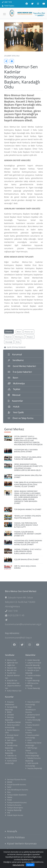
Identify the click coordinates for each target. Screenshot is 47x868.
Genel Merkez (14, 429)
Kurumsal (17, 354)
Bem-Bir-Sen (12, 670)
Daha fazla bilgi (18, 865)
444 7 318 (8, 2)
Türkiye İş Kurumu (14, 805)
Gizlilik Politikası (16, 837)
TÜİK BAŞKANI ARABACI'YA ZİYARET (27, 509)
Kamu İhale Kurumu (30, 731)
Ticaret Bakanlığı (33, 688)
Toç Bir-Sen (11, 673)
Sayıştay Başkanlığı (34, 768)
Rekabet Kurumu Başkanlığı (33, 759)
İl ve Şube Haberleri (22, 371)
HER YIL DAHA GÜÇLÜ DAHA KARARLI (25, 567)
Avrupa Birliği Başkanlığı (11, 708)
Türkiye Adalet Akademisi (17, 795)
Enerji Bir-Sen (12, 680)
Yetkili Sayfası (9, 6)
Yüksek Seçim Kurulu (15, 815)
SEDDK (9, 782)
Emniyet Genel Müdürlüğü (11, 736)
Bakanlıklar (30, 654)
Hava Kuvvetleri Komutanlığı (32, 703)
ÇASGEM (10, 715)
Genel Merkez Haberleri (24, 366)
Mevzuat (16, 395)
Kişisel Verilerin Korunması (22, 843)
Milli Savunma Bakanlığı (31, 684)
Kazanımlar (17, 400)
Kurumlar (9, 696)
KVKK (29, 740)
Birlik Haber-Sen (13, 683)
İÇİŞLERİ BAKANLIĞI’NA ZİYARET (26, 559)
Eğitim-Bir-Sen (12, 662)
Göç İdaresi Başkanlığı (10, 751)
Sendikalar (9, 654)
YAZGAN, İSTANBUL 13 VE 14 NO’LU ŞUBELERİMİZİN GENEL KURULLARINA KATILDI (27, 551)
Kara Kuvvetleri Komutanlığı (32, 736)
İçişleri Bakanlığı (33, 680)
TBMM (9, 797)
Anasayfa (12, 831)
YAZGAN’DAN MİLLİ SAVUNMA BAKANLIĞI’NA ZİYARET (26, 450)
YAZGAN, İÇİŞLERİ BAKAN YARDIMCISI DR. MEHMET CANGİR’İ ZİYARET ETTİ (27, 534)
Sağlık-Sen (11, 665)
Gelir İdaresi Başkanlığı (10, 741)
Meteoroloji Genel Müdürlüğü (33, 744)
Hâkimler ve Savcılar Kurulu (11, 756)
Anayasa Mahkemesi (9, 703)
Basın (15, 377)
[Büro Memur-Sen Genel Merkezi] (23, 13)
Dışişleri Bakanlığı (34, 668)
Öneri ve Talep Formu (23, 418)
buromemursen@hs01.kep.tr (18, 637)
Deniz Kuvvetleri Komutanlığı (12, 726)
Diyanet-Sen (11, 668)
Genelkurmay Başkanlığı (11, 746)
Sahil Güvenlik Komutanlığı (31, 764)
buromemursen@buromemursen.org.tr (23, 624)
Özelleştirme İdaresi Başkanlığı (32, 754)
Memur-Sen (11, 660)
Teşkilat (16, 389)
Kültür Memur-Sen (14, 691)
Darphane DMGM (14, 722)
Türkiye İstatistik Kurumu (17, 802)
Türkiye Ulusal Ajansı (15, 807)
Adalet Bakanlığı (33, 660)
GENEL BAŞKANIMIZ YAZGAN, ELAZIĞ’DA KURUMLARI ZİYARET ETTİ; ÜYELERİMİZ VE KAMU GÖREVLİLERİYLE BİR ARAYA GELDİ (28, 467)
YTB (8, 813)
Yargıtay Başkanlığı (14, 810)
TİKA (9, 792)
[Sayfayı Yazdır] (12, 61)
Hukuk (16, 406)
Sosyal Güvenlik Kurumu (16, 784)
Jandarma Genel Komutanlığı (32, 716)
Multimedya (19, 383)
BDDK (9, 712)
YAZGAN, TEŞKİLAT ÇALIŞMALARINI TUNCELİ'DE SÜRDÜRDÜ (27, 458)
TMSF (9, 787)
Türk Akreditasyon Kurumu (17, 789)
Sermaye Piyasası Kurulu (16, 779)
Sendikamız (18, 360)
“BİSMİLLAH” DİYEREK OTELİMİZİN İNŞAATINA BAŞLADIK (27, 517)
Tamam (30, 865)
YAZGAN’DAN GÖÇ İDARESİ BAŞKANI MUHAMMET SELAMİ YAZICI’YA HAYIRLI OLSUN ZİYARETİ (28, 542)
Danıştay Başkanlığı (9, 718)
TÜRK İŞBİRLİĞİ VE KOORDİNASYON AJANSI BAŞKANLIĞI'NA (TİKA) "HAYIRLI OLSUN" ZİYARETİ (28, 484)
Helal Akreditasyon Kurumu (30, 709)
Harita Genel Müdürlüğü (11, 762)
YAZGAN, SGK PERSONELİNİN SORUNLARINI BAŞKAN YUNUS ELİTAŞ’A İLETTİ (26, 525)
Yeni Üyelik (18, 412)
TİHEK (9, 800)
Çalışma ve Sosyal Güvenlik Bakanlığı (33, 663)
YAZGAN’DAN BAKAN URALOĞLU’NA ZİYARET (28, 476)
